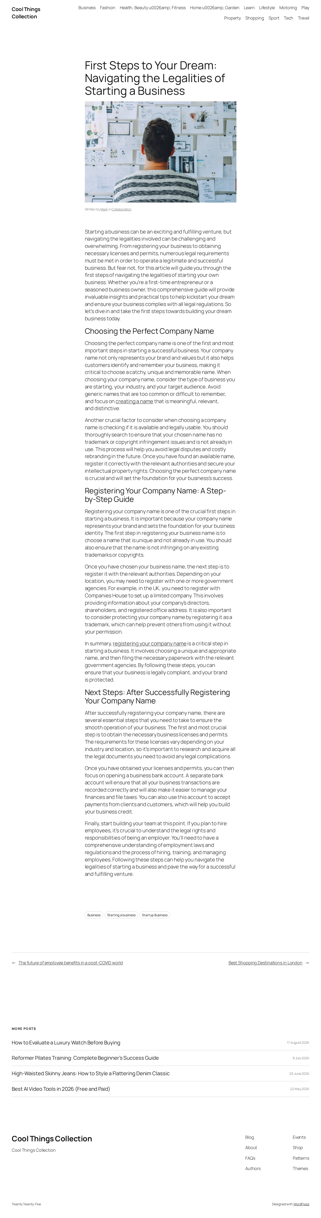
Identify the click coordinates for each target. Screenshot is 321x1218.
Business (94, 915)
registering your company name (149, 643)
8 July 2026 (301, 1058)
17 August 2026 (298, 1042)
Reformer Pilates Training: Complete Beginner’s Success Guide (85, 1058)
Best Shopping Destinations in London (265, 962)
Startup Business (154, 915)
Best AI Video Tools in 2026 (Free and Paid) (61, 1089)
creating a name (134, 401)
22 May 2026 (299, 1089)
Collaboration (121, 209)
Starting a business (121, 915)
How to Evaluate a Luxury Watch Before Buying (66, 1043)
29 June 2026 (299, 1073)
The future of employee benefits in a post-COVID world (71, 962)
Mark (104, 209)
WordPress (301, 1204)
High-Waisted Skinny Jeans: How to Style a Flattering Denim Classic (90, 1073)
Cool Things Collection (26, 13)
